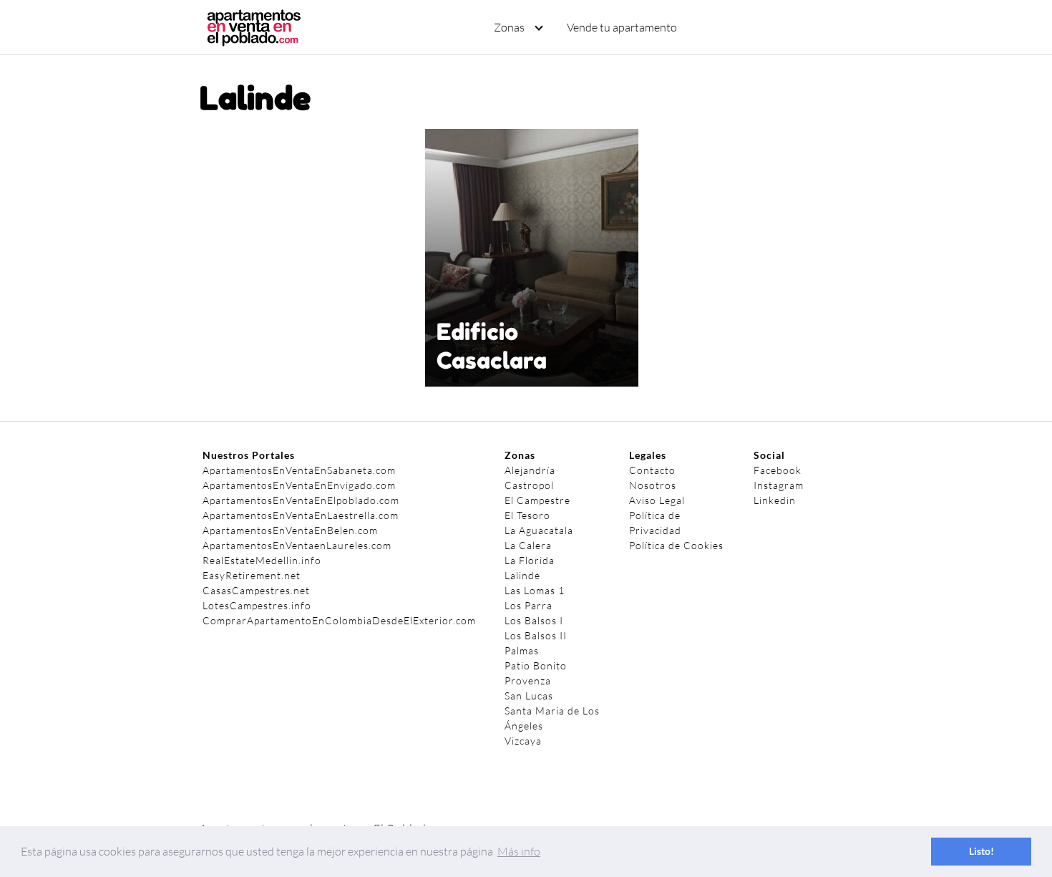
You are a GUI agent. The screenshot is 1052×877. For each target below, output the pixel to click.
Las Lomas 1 (535, 590)
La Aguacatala (539, 530)
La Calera (528, 545)
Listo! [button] (981, 851)
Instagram (779, 485)
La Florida (530, 560)
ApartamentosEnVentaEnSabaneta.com (299, 470)
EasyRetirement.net (252, 575)
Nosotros (652, 485)
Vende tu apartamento (622, 27)
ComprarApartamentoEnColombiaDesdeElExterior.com (339, 620)
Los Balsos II (536, 635)
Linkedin (775, 500)
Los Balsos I (534, 620)
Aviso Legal (657, 500)
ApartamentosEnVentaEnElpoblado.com (301, 500)
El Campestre (537, 500)
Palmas (522, 650)
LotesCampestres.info (257, 605)
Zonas (509, 27)
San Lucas (529, 695)
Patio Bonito (536, 665)
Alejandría (530, 470)
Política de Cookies (676, 545)
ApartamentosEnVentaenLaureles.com (297, 545)
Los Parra (528, 605)
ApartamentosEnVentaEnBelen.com (290, 530)
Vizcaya (523, 741)
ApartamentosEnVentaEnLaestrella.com (301, 515)
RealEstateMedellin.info (262, 560)
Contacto (652, 470)
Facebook (778, 470)
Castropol (529, 485)
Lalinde (522, 575)
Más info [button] (518, 851)
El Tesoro (527, 515)
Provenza (528, 680)
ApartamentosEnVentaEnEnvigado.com (299, 485)
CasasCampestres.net (256, 590)
